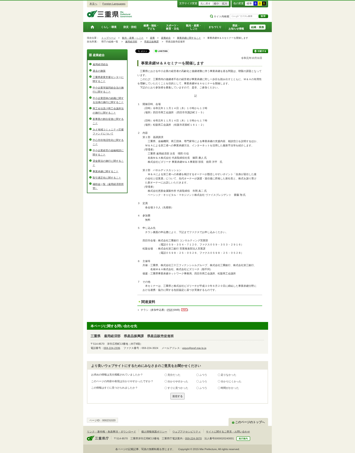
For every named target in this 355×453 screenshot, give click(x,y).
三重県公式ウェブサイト (109, 13)
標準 (249, 3)
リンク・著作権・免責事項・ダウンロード (111, 431)
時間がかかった (230, 387)
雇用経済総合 (100, 64)
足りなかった (228, 374)
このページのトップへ (250, 422)
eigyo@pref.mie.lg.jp (194, 348)
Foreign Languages (113, 3)
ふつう (203, 374)
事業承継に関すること (189, 38)
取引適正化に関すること (107, 177)
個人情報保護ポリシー (154, 431)
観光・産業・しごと (133, 38)
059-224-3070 (193, 438)
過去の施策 (99, 70)
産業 (152, 38)
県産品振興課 (151, 41)
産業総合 (166, 38)
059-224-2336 (112, 348)
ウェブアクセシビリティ (186, 431)
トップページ (108, 38)
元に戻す (205, 3)
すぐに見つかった (178, 387)
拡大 (224, 3)
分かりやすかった (178, 381)
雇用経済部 (131, 41)
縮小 (216, 3)
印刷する (260, 51)
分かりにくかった (231, 381)
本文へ (93, 3)
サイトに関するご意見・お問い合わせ (228, 431)
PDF (170, 309)
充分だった (174, 374)
